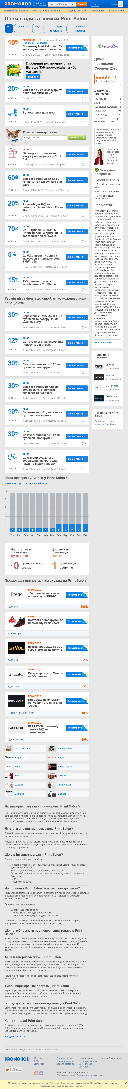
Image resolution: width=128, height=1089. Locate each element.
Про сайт (39, 1058)
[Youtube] (36, 1073)
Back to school (116, 10)
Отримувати (77, 137)
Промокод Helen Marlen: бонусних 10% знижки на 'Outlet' (45, 702)
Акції (37, 26)
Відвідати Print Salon (15, 1036)
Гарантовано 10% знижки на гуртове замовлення (42, 414)
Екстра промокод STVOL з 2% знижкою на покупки (46, 648)
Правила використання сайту (90, 1075)
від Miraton (13, 686)
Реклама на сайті (65, 1058)
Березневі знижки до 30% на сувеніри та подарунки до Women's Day (42, 319)
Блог (95, 4)
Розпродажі (98, 10)
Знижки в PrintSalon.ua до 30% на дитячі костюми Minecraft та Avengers (41, 389)
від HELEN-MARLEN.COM (21, 713)
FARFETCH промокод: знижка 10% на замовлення (43, 729)
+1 (86, 55)
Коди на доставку (77, 10)
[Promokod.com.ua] (18, 4)
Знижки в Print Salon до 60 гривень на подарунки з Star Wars (42, 181)
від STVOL (13, 660)
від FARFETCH (15, 739)
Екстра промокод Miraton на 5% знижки (45, 675)
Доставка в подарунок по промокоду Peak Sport (45, 621)
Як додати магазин (88, 1061)
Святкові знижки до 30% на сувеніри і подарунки (42, 366)
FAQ (36, 1061)
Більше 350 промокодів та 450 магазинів (51, 67)
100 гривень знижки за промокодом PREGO (43, 595)
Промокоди (22, 26)
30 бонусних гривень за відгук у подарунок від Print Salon (42, 156)
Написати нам (86, 1058)
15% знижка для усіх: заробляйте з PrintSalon (39, 283)
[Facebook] (41, 1073)
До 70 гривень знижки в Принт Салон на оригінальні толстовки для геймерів (42, 233)
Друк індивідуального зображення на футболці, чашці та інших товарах (40, 460)
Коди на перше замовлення (47, 10)
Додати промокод (65, 1064)
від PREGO (13, 606)
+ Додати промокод (80, 28)
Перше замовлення (56, 28)
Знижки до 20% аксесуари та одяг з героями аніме (42, 91)
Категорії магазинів (111, 1058)
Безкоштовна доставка (39, 112)
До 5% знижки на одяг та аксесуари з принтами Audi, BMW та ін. (42, 258)
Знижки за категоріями (16, 10)
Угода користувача (66, 1075)
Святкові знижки (65, 1061)
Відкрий (33, 76)
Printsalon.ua (103, 342)
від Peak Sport (15, 633)
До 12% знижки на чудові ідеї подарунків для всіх (43, 343)
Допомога (39, 1064)
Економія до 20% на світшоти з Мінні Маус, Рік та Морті (43, 207)
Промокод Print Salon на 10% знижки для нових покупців (43, 48)
